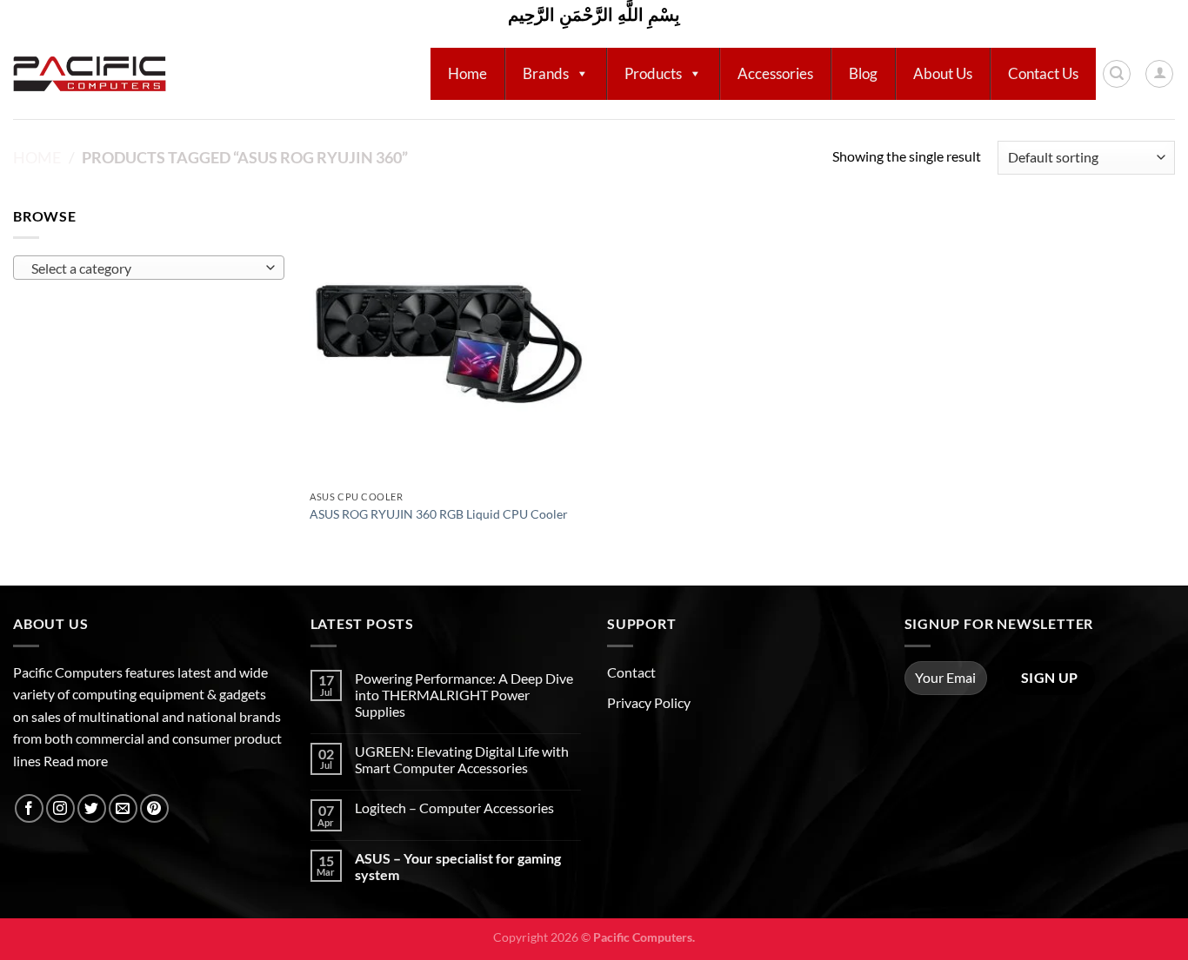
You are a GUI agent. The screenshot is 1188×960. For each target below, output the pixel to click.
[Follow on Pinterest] (154, 808)
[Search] (1117, 74)
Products (653, 73)
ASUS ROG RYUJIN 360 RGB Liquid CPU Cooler (439, 513)
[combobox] (148, 267)
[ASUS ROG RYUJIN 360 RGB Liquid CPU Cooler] (448, 343)
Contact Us (1043, 73)
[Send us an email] (123, 808)
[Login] (1159, 74)
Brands (546, 73)
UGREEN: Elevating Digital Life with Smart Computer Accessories (462, 759)
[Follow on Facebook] (29, 808)
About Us (942, 73)
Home (467, 73)
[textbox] (144, 268)
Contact (631, 672)
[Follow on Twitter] (91, 808)
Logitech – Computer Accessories (454, 807)
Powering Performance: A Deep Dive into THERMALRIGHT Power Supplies (464, 694)
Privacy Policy (649, 702)
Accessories (775, 73)
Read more (75, 760)
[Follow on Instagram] (60, 808)
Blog (863, 73)
